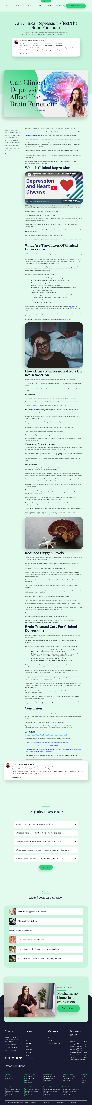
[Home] (8, 6)
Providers (59, 5)
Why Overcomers (53, 1040)
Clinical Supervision (54, 1043)
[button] (17, 6)
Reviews (28, 1052)
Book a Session (75, 6)
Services (29, 1040)
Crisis (85, 1102)
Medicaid (73, 1102)
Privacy (46, 1102)
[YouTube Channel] (13, 1058)
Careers (50, 1038)
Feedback (60, 1102)
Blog (27, 1055)
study (35, 409)
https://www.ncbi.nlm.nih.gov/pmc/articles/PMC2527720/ (41, 746)
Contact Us (29, 1058)
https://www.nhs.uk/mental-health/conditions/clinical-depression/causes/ (46, 742)
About (28, 1038)
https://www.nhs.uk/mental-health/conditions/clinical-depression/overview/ (47, 735)
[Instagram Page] (9, 1058)
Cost (27, 1046)
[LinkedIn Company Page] (17, 1058)
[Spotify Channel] (20, 1058)
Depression (48, 45)
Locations (29, 1043)
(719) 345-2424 (11, 1044)
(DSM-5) (70, 306)
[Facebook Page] (6, 1058)
